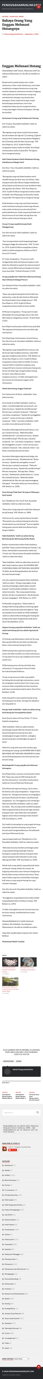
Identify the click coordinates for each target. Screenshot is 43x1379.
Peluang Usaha (10, 1259)
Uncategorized (10, 1338)
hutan (18, 1061)
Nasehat (8, 1249)
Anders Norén (14, 1375)
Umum (21, 16)
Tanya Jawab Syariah (12, 1318)
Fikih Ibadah (9, 1200)
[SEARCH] (38, 1112)
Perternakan (9, 1284)
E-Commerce (9, 1190)
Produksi (8, 1289)
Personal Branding (11, 1279)
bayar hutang (9, 1061)
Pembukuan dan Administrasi (15, 1269)
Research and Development (14, 1294)
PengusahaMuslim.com (21, 5)
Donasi (7, 1185)
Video (7, 1343)
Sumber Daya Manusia (13, 1313)
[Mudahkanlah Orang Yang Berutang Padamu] (28, 962)
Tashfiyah (13, 16)
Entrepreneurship (11, 1195)
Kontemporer (10, 1229)
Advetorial (8, 1165)
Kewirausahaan (10, 1220)
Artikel (5, 16)
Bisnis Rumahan (10, 1180)
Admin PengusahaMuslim (13, 34)
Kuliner (7, 1234)
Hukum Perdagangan (12, 1210)
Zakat (7, 1348)
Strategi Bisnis (10, 1308)
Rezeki (7, 1299)
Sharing (7, 1304)
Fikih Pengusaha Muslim (13, 1205)
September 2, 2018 (32, 34)
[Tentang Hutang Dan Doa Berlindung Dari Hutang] (10, 962)
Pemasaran (9, 1264)
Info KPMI (8, 1215)
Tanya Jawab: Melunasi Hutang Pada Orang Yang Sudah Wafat (10, 989)
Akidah (7, 1170)
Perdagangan (9, 1274)
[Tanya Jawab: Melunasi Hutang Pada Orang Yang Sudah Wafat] (10, 981)
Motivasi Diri (9, 1239)
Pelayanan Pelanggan (12, 1254)
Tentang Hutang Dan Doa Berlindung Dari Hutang (9, 970)
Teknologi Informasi (12, 1328)
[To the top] (39, 1367)
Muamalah (8, 1244)
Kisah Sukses (9, 1224)
